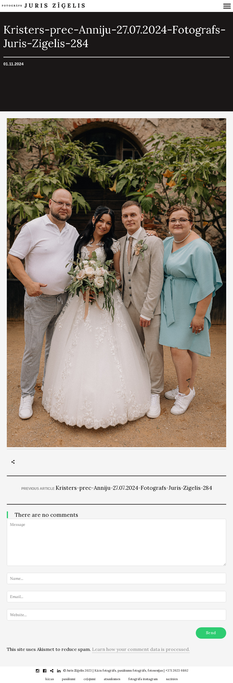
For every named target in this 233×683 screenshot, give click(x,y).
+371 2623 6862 (176, 670)
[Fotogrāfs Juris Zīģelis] (89, 6)
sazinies (172, 679)
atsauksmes (112, 679)
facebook (47, 670)
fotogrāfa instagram (143, 679)
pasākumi (68, 679)
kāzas (49, 679)
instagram (40, 670)
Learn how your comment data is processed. (141, 649)
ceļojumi (89, 679)
